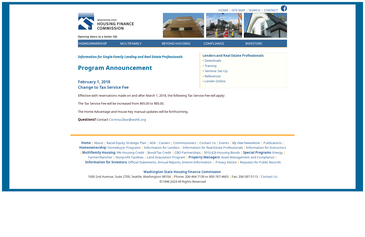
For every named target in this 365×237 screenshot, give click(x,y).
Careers (164, 143)
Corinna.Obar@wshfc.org (127, 119)
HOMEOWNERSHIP (92, 43)
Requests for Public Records (260, 162)
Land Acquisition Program (166, 157)
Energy (277, 152)
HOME (223, 10)
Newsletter (246, 143)
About (98, 143)
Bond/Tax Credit (159, 152)
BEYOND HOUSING (176, 43)
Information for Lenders (162, 147)
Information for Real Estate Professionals (213, 147)
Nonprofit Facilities (129, 157)
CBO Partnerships (188, 152)
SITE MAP (238, 10)
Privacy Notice (226, 162)
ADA (152, 143)
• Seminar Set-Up (215, 71)
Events (224, 143)
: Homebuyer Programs (110, 147)
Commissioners (184, 143)
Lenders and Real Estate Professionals (233, 55)
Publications (272, 143)
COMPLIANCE (214, 43)
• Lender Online (214, 81)
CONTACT (271, 10)
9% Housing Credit (130, 152)
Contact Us (207, 143)
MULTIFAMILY (130, 43)
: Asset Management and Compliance (231, 157)
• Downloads (212, 60)
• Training (210, 65)
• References (212, 76)
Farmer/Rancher (100, 157)
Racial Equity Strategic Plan (126, 143)
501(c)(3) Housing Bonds (222, 152)
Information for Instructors (266, 147)
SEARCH (254, 10)
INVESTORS (253, 43)
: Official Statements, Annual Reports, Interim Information (148, 162)
